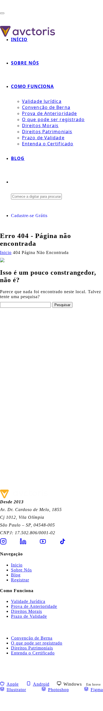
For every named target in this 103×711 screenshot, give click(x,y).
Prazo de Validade (43, 138)
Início (19, 39)
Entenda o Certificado (47, 144)
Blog (17, 158)
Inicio (17, 565)
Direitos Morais (40, 125)
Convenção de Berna (46, 107)
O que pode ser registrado (53, 119)
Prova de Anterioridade (49, 113)
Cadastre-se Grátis (29, 215)
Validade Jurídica (42, 101)
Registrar (20, 580)
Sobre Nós (25, 63)
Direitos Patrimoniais (47, 132)
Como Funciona (32, 86)
